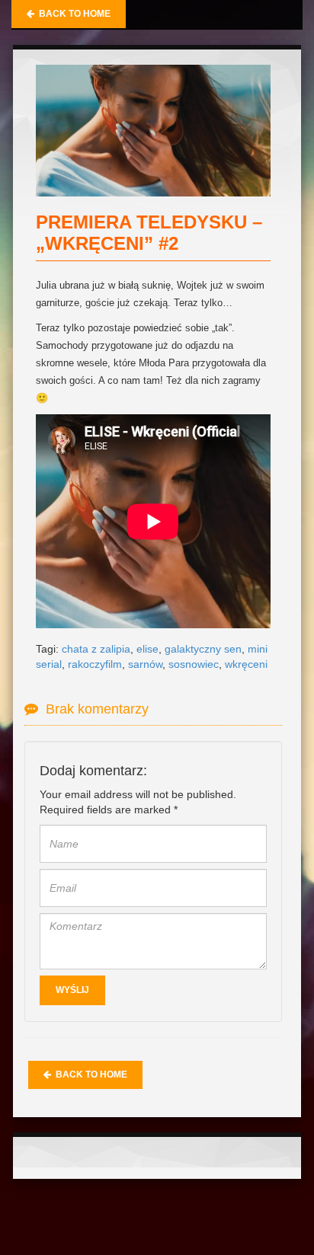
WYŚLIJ (72, 990)
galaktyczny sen (203, 649)
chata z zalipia (96, 649)
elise (147, 649)
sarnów (145, 664)
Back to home (72, 13)
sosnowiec (193, 664)
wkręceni (246, 664)
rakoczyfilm (95, 664)
